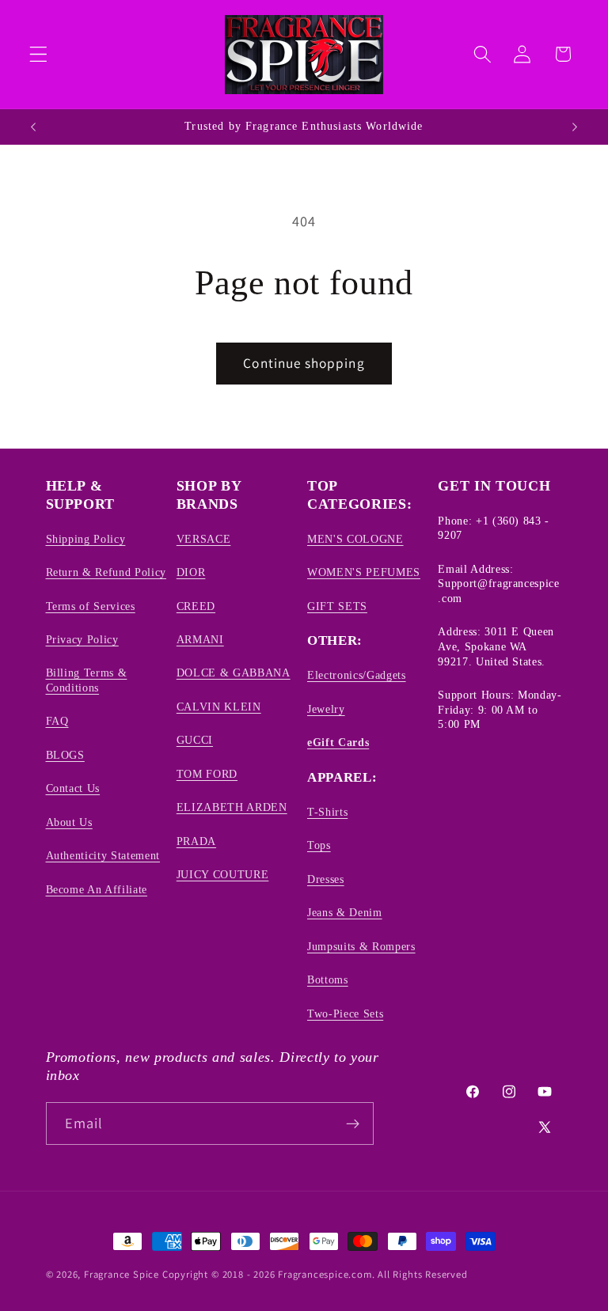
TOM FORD (207, 773)
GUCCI (195, 739)
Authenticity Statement (103, 855)
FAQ (57, 720)
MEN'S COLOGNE (355, 538)
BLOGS (65, 754)
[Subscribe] (352, 1123)
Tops (319, 845)
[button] (38, 54)
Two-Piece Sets (345, 1013)
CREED (196, 606)
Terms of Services (90, 606)
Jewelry (326, 709)
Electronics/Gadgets (356, 675)
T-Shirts (327, 811)
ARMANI (200, 639)
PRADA (196, 841)
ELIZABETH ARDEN (232, 807)
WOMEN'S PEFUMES (363, 572)
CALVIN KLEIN (219, 706)
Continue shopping (304, 363)
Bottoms (327, 979)
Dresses (325, 879)
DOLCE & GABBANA (234, 672)
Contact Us (73, 788)
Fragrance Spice (121, 1274)
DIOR (191, 572)
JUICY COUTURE (223, 874)
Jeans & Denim (344, 912)
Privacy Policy (82, 639)
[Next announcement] (574, 126)
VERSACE (204, 538)
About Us (69, 822)
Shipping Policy (86, 538)
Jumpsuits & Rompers (361, 946)
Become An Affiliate (97, 889)
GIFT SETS (337, 606)
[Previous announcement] (33, 126)
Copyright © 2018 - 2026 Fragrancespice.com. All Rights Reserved (315, 1274)
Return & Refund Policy (106, 572)
